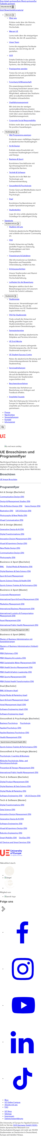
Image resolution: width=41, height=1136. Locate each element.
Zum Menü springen (25, 1)
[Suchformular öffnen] (2, 427)
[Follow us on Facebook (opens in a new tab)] (23, 932)
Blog (6, 1100)
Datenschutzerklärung (14, 1118)
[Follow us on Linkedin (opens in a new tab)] (23, 1042)
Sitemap (8, 1114)
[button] (14, 630)
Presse (7, 412)
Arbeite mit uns (11, 1105)
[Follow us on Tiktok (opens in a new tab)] (23, 1078)
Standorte (9, 220)
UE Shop (8, 1111)
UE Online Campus (12, 1102)
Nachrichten (10, 415)
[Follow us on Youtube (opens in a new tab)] (23, 1005)
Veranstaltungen (11, 417)
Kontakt (8, 419)
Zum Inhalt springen (8, 1)
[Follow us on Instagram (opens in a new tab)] (23, 969)
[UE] (2, 436)
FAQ (6, 1107)
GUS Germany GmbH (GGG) (25, 1125)
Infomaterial (10, 422)
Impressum (9, 1116)
